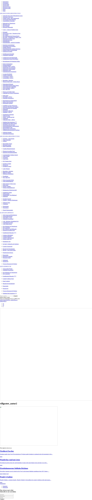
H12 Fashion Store (7, 161)
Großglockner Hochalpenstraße (10, 57)
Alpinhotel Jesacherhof (8, 219)
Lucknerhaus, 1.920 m (8, 76)
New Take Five (6, 89)
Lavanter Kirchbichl (7, 74)
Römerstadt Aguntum (8, 103)
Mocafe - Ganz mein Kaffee (9, 250)
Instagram (5, 486)
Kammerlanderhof (7, 65)
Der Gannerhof (6, 227)
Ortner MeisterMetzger (8, 181)
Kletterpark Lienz (7, 70)
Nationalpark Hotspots (8, 84)
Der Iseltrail (5, 34)
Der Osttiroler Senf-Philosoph (9, 229)
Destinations (5, 1)
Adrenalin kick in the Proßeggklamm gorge (12, 15)
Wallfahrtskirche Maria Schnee (10, 123)
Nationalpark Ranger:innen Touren (11, 85)
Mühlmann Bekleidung (8, 173)
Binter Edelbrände (7, 146)
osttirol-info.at (3, 301)
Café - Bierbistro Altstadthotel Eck (10, 221)
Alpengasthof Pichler (7, 216)
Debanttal (5, 32)
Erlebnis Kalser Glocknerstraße (10, 50)
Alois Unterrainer (7, 140)
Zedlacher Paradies (7, 132)
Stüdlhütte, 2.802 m (7, 112)
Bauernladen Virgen (7, 143)
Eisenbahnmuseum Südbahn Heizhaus (11, 49)
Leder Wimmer (6, 168)
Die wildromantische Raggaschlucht (11, 36)
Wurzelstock (5, 207)
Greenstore (5, 157)
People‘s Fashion (7, 186)
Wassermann (6, 206)
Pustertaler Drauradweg (8, 98)
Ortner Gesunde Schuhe (8, 180)
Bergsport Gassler (7, 145)
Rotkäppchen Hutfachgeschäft (10, 190)
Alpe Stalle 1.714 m (7, 217)
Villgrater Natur (6, 116)
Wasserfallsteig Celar (7, 127)
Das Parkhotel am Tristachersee (10, 226)
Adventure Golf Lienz (8, 17)
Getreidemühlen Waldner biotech (10, 155)
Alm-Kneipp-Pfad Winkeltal (9, 19)
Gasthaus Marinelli (7, 236)
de (3, 303)
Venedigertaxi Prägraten (8, 114)
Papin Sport (5, 95)
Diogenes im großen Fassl (9, 38)
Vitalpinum (5, 118)
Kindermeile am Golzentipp (9, 67)
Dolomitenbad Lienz (7, 40)
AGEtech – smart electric (8, 138)
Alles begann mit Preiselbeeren (10, 215)
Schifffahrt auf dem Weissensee (10, 105)
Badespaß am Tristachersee (9, 23)
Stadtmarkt (5, 109)
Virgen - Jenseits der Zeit (8, 117)
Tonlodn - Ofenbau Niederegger (10, 200)
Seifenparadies (6, 193)
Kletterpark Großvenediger (9, 69)
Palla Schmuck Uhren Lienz (9, 183)
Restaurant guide (6, 7)
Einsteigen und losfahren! (8, 45)
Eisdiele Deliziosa (7, 47)
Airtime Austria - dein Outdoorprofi (11, 18)
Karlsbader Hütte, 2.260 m (9, 66)
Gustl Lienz (5, 158)
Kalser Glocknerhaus (7, 63)
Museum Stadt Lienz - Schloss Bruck (11, 81)
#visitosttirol (3, 483)
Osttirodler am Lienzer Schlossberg (11, 93)
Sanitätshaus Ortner (7, 192)
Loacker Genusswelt (7, 75)
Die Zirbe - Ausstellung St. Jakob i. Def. (12, 37)
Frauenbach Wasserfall (8, 55)
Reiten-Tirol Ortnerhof (8, 102)
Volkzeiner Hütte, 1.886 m (9, 119)
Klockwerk (5, 165)
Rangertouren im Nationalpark (10, 100)
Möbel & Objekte (7, 172)
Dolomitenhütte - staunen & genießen (11, 42)
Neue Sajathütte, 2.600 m (8, 88)
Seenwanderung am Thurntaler (10, 108)
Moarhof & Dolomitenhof (9, 249)
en (3, 305)
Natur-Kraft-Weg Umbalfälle (9, 86)
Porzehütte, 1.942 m (7, 96)
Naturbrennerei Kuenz (8, 252)
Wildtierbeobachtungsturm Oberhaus (11, 130)
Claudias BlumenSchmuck (9, 148)
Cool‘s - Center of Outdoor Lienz (10, 29)
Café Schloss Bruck (7, 224)
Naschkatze (5, 176)
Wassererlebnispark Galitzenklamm (11, 126)
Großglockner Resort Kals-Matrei (10, 59)
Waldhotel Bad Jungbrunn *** (10, 122)
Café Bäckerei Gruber (8, 222)
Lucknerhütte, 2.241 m (8, 78)
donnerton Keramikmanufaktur (10, 152)
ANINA (5, 141)
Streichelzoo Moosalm (8, 110)
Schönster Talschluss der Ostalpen (10, 107)
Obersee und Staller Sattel (9, 91)
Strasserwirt (5, 261)
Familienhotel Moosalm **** (9, 232)
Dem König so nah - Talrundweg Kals (11, 33)
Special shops (6, 4)
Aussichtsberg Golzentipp (9, 21)
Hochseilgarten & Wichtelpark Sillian (11, 61)
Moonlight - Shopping (8, 80)
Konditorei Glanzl (7, 166)
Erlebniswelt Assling (7, 51)
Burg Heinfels (6, 26)
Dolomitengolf (6, 41)
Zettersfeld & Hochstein (8, 133)
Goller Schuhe (6, 156)
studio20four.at (14, 300)
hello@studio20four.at (5, 300)
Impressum (5, 487)
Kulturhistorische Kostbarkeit (9, 71)
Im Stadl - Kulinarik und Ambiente (11, 244)
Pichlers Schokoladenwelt (9, 187)
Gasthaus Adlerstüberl (8, 235)
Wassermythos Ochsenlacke (9, 128)
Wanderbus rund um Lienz (9, 124)
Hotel (4, 9)
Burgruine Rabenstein (8, 27)
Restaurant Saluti (7, 257)
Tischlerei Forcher (7, 199)
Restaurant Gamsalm (7, 256)
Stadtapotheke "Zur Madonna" (10, 195)
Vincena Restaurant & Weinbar (10, 264)
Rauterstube (5, 255)
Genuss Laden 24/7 (7, 239)
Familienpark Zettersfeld (8, 54)
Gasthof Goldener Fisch (8, 237)
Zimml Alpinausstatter (8, 210)
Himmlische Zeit (6, 241)
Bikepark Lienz (6, 24)
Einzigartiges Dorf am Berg (9, 46)
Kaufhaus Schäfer (7, 163)
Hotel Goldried (6, 281)
